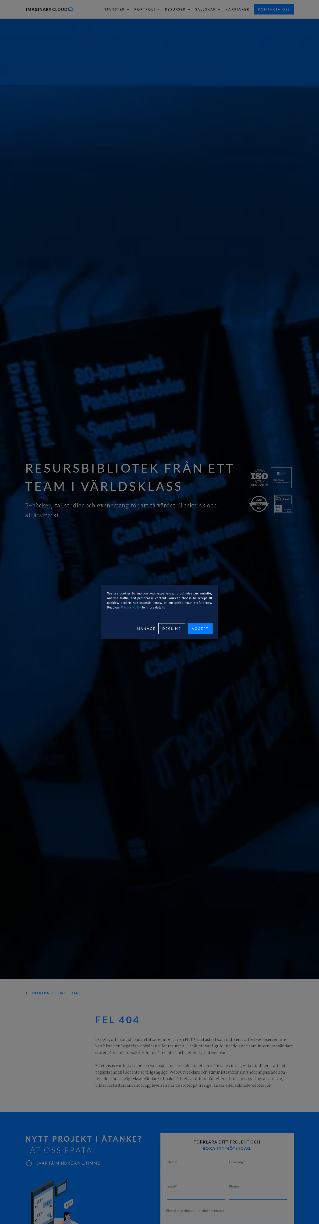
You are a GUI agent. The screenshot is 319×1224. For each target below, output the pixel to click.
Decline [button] (171, 628)
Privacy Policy (131, 607)
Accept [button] (200, 628)
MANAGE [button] (146, 628)
